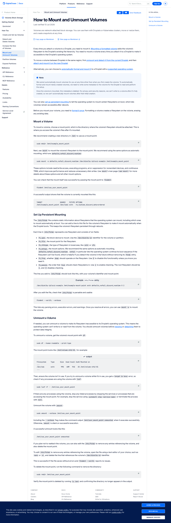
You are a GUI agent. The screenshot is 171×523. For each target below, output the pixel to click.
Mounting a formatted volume (104, 49)
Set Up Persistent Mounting (158, 21)
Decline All (153, 511)
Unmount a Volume (155, 25)
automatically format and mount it (76, 69)
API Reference (66, 497)
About (33, 494)
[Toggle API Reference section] (24, 72)
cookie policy (117, 512)
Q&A (96, 497)
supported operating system (120, 69)
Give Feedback (135, 13)
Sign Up (157, 4)
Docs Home (66, 494)
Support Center (138, 494)
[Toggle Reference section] (24, 68)
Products (71, 4)
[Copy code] (138, 142)
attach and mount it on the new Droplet (51, 63)
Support (89, 4)
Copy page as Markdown (44, 39)
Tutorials (98, 494)
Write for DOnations (102, 499)
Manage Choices (153, 517)
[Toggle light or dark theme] (165, 3)
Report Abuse (138, 497)
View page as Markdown (69, 39)
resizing (118, 326)
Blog (32, 499)
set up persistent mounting (57, 102)
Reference (80, 4)
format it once (78, 110)
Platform (62, 4)
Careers (33, 497)
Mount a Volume (154, 17)
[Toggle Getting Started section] (24, 22)
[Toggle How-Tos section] (24, 30)
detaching (129, 326)
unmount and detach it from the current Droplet (107, 60)
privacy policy (63, 510)
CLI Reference (66, 499)
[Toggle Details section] (24, 85)
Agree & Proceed (153, 505)
